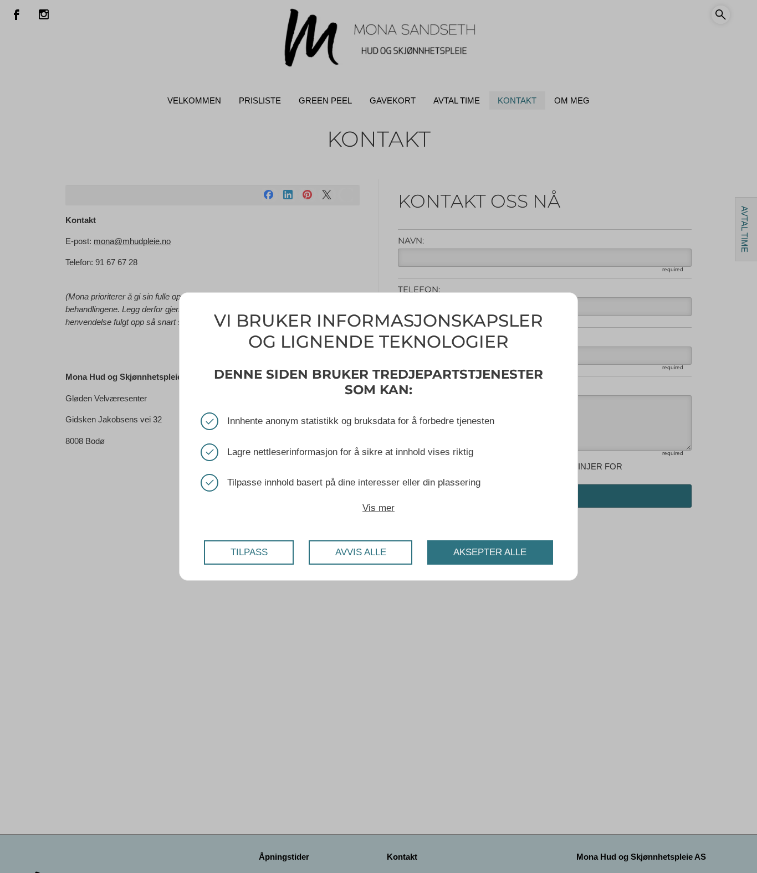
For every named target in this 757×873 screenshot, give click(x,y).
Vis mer (378, 508)
